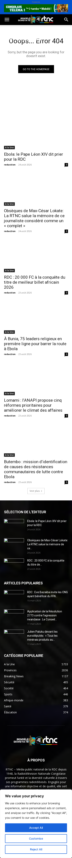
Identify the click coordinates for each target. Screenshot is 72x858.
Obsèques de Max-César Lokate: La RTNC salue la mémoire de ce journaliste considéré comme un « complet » (34, 218)
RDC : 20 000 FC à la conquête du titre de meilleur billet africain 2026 (34, 282)
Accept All (36, 827)
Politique (10, 30)
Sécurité (26, 49)
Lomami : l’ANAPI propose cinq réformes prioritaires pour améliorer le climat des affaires (33, 405)
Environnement (30, 39)
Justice (8, 49)
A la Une (9, 147)
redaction (10, 164)
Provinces (37, 58)
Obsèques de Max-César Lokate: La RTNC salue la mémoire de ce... (47, 544)
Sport (45, 30)
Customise (36, 838)
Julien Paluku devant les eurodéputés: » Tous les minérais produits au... (42, 635)
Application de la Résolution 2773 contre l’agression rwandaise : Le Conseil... (44, 615)
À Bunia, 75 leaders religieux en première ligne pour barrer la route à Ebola (35, 343)
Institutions (13, 58)
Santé (8, 39)
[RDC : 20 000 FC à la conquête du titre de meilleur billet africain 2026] (36, 256)
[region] (36, 823)
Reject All (36, 849)
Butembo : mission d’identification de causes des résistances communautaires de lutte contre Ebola (35, 469)
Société (29, 30)
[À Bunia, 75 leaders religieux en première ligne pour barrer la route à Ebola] (36, 318)
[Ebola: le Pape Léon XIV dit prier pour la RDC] (36, 133)
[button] (6, 19)
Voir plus (35, 491)
